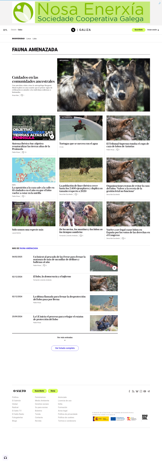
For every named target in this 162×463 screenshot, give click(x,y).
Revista (38, 420)
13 (25, 152)
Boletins (38, 410)
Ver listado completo (65, 348)
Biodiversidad (18, 38)
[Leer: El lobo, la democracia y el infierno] (104, 283)
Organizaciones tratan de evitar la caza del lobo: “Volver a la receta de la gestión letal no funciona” (128, 188)
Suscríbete (139, 30)
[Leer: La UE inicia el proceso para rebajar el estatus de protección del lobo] (104, 323)
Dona (53, 391)
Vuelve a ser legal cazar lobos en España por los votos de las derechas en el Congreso (128, 232)
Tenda (38, 414)
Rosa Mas (15, 95)
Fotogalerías (17, 417)
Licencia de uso (64, 400)
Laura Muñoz (16, 233)
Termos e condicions (67, 420)
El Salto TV (16, 410)
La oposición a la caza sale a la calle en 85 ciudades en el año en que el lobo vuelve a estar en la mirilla (33, 190)
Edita (60, 404)
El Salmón (16, 400)
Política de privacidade (67, 414)
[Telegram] (148, 391)
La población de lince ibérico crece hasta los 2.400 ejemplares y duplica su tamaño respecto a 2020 (81, 188)
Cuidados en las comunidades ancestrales (33, 79)
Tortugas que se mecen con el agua (78, 143)
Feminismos (40, 397)
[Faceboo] (129, 391)
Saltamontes (67, 117)
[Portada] (74, 30)
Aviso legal (62, 410)
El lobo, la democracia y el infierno (52, 276)
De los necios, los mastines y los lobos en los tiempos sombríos (81, 230)
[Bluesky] (137, 391)
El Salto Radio (18, 414)
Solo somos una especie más (27, 229)
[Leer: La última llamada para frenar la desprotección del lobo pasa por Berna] (104, 303)
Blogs (14, 420)
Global (15, 404)
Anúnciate (62, 397)
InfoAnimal (64, 60)
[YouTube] (144, 391)
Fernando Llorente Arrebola (68, 236)
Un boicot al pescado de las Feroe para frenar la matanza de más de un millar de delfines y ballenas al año (59, 259)
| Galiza (84, 30)
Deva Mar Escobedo (66, 194)
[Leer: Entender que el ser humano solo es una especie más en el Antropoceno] (33, 213)
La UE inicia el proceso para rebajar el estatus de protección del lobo (58, 318)
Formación (62, 407)
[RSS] (133, 391)
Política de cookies (66, 417)
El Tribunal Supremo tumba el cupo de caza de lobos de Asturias (127, 145)
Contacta (39, 417)
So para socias (41, 407)
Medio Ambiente (42, 400)
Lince (29, 38)
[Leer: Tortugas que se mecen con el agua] (81, 127)
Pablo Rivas (16, 152)
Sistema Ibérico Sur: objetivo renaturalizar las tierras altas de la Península (31, 146)
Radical (15, 407)
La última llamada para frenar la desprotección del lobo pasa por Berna (59, 298)
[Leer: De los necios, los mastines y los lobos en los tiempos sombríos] (81, 213)
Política (15, 397)
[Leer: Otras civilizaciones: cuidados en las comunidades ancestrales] (103, 85)
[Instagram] (140, 391)
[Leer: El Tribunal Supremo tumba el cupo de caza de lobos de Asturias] (128, 127)
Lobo (35, 38)
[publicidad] (81, 12)
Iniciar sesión (152, 30)
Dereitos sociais (42, 404)
